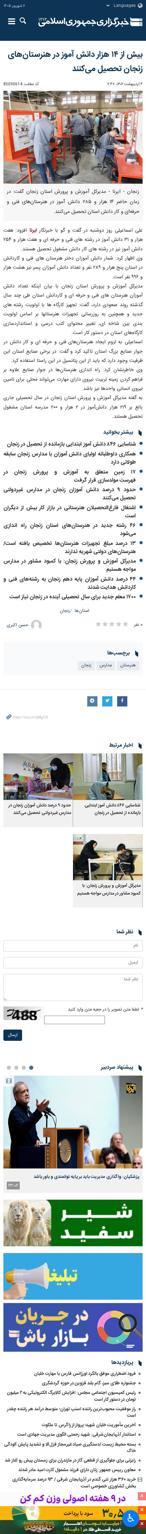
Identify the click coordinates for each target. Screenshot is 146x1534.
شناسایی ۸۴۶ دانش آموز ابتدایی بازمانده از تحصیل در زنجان (71, 444)
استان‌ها (82, 611)
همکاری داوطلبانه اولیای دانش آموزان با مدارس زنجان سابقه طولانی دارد (69, 458)
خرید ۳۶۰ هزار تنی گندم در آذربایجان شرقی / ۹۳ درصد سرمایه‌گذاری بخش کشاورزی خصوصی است (74, 1483)
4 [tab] (9, 1068)
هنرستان (128, 665)
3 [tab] (16, 1068)
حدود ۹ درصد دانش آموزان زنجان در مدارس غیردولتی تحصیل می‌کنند (69, 494)
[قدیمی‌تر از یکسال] (108, 776)
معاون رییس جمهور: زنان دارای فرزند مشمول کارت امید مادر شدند (77, 1470)
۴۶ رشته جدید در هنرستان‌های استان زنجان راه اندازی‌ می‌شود (69, 529)
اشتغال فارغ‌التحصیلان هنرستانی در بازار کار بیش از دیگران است (69, 512)
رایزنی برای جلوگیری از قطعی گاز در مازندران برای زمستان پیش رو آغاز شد (70, 1460)
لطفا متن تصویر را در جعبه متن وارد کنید (105, 1009)
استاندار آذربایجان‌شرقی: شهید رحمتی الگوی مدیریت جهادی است (76, 1434)
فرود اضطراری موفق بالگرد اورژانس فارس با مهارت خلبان (85, 1374)
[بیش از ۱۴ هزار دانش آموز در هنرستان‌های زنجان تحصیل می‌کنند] (73, 137)
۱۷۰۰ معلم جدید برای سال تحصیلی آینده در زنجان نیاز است (73, 597)
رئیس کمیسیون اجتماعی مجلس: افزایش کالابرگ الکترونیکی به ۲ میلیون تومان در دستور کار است (71, 1396)
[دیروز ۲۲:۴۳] (73, 1122)
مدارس (106, 665)
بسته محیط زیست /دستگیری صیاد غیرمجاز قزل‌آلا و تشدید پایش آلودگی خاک (70, 1448)
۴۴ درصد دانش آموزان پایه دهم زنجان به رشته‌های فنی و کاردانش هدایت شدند (69, 583)
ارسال (13, 1035)
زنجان (65, 611)
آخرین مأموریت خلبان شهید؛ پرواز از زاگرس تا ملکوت (89, 1425)
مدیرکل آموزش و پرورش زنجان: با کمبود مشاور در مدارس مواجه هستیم (69, 565)
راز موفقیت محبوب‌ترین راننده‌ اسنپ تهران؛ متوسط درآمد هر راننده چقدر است (71, 1412)
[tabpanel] (73, 1134)
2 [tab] (24, 1068)
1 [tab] (31, 1068)
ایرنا (83, 22)
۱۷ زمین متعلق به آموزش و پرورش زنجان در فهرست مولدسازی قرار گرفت (69, 476)
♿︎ (131, 1518)
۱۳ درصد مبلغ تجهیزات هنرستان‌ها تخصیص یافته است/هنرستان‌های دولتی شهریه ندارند (69, 547)
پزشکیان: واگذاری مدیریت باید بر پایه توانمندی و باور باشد (86, 1177)
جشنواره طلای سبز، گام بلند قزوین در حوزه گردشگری (89, 1383)
